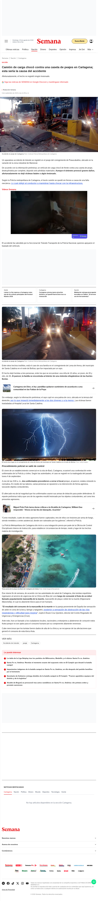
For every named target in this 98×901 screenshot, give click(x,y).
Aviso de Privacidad (11, 890)
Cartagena (22, 58)
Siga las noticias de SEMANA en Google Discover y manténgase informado (36, 82)
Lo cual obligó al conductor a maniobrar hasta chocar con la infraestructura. (47, 183)
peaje (25, 643)
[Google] (3, 883)
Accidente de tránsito (11, 643)
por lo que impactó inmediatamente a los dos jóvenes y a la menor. (43, 400)
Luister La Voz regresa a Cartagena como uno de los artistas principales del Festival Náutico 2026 (18, 294)
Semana (5, 58)
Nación (13, 58)
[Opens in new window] (8, 883)
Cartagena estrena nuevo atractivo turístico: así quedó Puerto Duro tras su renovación (52, 294)
